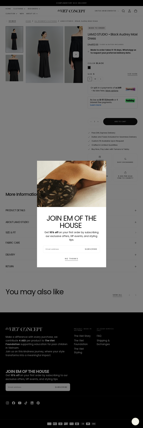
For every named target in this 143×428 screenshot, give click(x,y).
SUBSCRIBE (91, 249)
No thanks (71, 258)
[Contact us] (136, 421)
